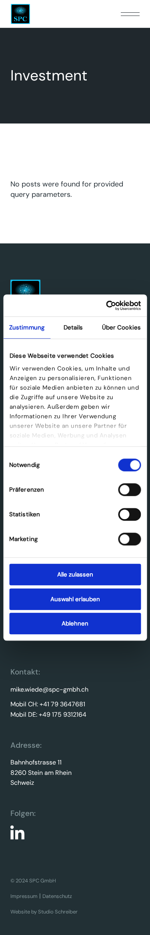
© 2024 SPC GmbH (33, 880)
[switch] (129, 489)
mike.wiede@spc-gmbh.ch (49, 689)
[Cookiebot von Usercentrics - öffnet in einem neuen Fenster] (107, 305)
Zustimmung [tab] (26, 327)
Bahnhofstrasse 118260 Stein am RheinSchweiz (41, 772)
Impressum (24, 896)
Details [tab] (73, 327)
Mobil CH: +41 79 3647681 (47, 704)
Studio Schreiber (58, 911)
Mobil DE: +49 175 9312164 (48, 714)
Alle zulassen (75, 574)
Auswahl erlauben (75, 599)
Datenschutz (57, 896)
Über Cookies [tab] (121, 327)
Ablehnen (75, 623)
